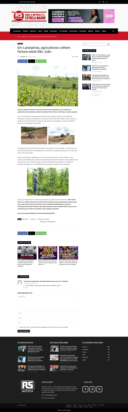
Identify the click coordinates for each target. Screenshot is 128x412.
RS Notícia (23, 56)
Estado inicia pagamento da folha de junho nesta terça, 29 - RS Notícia (46, 281)
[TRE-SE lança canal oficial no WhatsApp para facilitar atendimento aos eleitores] (86, 68)
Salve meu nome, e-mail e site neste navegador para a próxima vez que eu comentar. (44, 327)
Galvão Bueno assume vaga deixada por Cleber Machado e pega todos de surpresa (68, 367)
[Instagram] (103, 2)
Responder (26, 287)
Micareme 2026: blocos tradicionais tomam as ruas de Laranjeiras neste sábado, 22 (47, 262)
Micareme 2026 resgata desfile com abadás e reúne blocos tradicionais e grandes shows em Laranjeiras (68, 262)
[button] (113, 31)
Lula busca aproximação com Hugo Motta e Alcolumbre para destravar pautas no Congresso (101, 76)
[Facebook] (100, 2)
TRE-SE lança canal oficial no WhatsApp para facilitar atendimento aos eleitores (100, 67)
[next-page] (21, 270)
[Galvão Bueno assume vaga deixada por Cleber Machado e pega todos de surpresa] (54, 368)
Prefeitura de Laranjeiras (43, 219)
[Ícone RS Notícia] (29, 16)
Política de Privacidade (64, 410)
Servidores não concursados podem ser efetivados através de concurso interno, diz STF (68, 348)
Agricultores (25, 219)
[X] (107, 2)
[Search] (108, 44)
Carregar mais (95, 95)
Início (19, 36)
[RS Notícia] (19, 57)
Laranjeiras (24, 36)
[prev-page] (19, 270)
